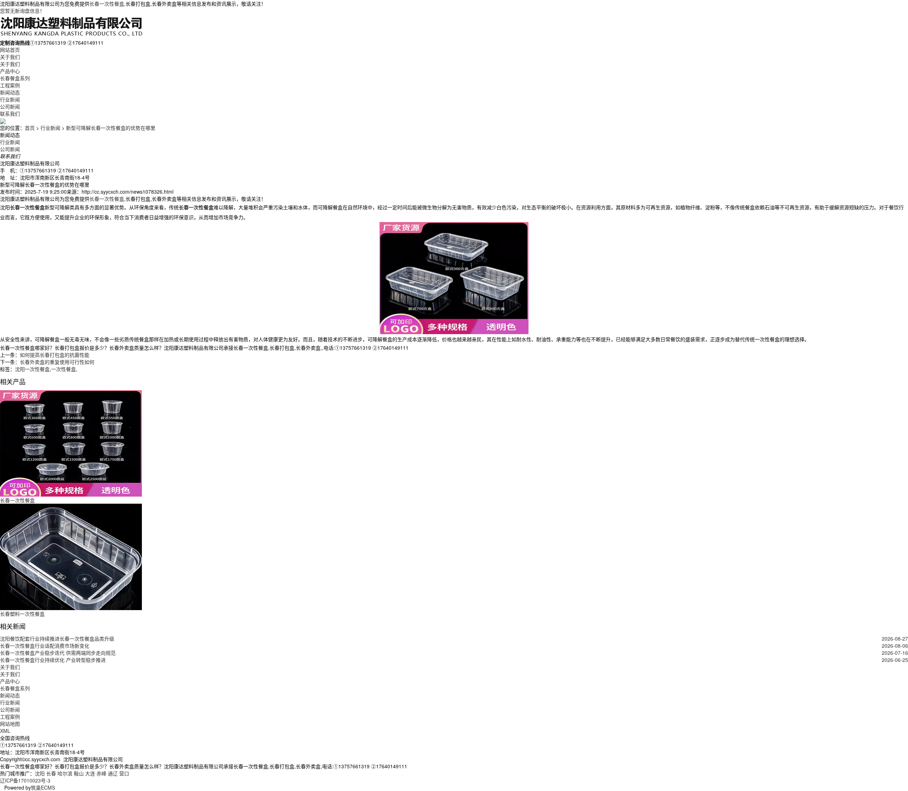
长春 (51, 773)
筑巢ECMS (43, 787)
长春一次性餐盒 (106, 3)
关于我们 (10, 56)
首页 (30, 127)
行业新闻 (10, 99)
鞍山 (79, 773)
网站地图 (10, 723)
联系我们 (10, 113)
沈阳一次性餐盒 (32, 368)
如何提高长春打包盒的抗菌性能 (54, 354)
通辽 (113, 773)
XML (5, 730)
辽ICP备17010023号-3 (25, 780)
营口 (124, 773)
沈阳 (40, 773)
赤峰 (101, 773)
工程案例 (10, 85)
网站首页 (10, 49)
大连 (90, 773)
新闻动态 (10, 92)
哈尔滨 (64, 773)
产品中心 (10, 70)
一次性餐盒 (63, 368)
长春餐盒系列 (15, 78)
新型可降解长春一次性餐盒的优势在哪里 (110, 127)
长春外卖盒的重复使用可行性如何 (57, 361)
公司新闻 (10, 106)
